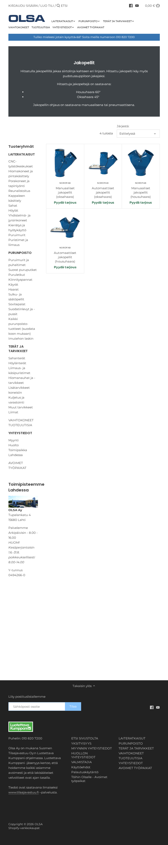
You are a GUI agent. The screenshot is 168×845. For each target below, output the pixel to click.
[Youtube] (137, 5)
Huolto (13, 445)
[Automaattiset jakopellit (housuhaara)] (65, 228)
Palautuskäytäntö (84, 772)
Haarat (13, 289)
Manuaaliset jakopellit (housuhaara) (141, 190)
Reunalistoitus (19, 191)
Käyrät (13, 284)
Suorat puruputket (22, 270)
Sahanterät (16, 358)
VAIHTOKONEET (21, 420)
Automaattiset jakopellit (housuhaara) (65, 254)
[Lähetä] (58, 6)
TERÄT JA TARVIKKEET (18, 348)
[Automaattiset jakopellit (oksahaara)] (103, 163)
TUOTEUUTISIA (20, 425)
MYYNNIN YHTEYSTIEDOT (91, 748)
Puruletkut (16, 275)
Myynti (13, 440)
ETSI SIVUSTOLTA (84, 738)
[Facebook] (131, 5)
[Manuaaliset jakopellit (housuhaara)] (141, 163)
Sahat (12, 205)
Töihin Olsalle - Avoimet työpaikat (89, 779)
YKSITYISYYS (81, 743)
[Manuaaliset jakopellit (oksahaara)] (65, 163)
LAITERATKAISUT (21, 154)
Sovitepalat (16, 304)
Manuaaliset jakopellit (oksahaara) (65, 190)
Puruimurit (16, 235)
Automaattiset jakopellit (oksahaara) (103, 190)
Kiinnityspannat (20, 280)
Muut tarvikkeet (20, 407)
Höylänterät (17, 363)
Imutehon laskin (20, 338)
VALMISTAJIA (81, 762)
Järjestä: (123, 126)
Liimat (13, 412)
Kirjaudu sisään (23, 6)
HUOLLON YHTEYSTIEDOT (83, 755)
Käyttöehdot (80, 767)
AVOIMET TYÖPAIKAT (135, 768)
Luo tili (47, 6)
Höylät (13, 210)
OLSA (39, 824)
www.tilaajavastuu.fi (23, 792)
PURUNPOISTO (20, 252)
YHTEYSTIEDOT (20, 433)
